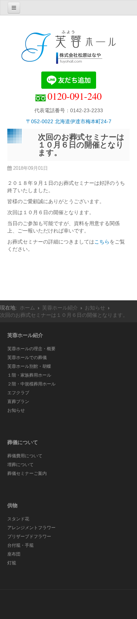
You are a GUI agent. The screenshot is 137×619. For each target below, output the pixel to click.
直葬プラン (18, 401)
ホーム (27, 308)
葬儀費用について (24, 455)
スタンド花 (18, 518)
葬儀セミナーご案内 (27, 473)
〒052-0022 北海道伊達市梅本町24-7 (68, 121)
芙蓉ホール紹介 (60, 308)
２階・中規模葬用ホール (31, 384)
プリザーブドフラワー (29, 536)
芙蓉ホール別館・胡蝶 (29, 366)
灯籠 (11, 562)
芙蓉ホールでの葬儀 (27, 357)
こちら (102, 242)
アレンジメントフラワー (31, 527)
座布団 (13, 554)
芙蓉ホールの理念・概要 (31, 348)
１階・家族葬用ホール (29, 375)
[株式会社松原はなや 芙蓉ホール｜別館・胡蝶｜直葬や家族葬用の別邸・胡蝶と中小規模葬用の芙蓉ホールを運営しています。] (69, 49)
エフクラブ (18, 392)
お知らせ (95, 308)
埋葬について (20, 464)
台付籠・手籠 (20, 545)
